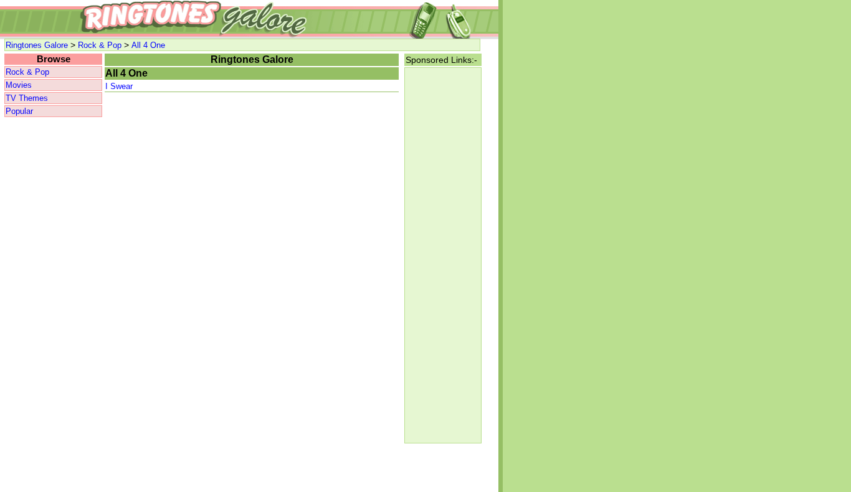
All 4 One (148, 45)
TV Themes (27, 98)
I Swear (119, 86)
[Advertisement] (53, 305)
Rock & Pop (99, 45)
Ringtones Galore (37, 45)
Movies (19, 85)
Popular (19, 111)
